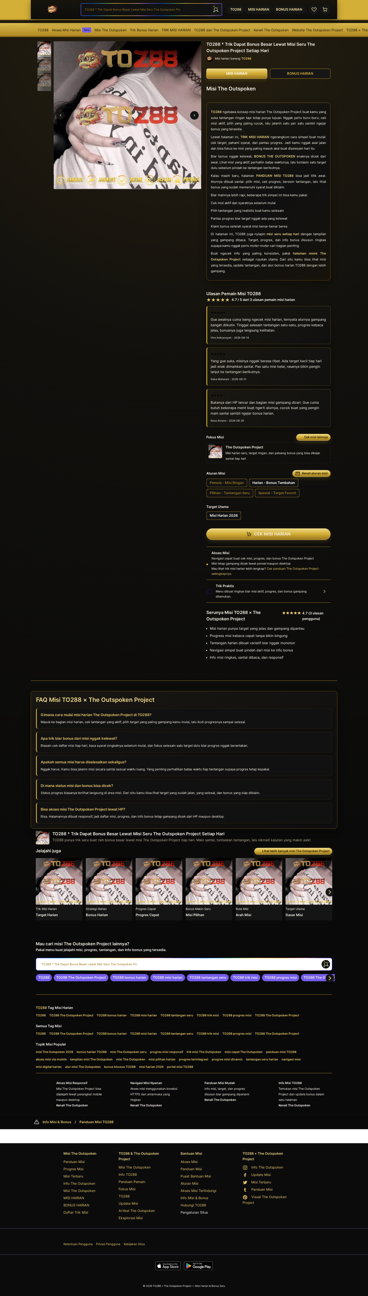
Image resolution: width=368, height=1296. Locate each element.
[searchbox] (184, 964)
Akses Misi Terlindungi (198, 1191)
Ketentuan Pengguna (78, 1244)
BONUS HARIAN (76, 1205)
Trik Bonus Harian (144, 30)
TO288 (43, 30)
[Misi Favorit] (314, 9)
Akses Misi (189, 1162)
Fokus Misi (127, 1189)
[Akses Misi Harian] (325, 9)
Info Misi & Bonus (57, 1122)
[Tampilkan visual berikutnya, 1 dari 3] (194, 115)
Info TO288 (128, 1174)
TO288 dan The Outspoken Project (222, 30)
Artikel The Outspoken (137, 1211)
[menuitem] (43, 30)
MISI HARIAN (73, 1198)
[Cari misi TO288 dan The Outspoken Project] (215, 9)
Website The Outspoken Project (317, 30)
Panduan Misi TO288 (96, 1122)
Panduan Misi (74, 1162)
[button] (44, 48)
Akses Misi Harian (70, 30)
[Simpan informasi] (77, 863)
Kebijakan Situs (134, 1244)
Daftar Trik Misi (75, 1212)
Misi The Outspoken (110, 30)
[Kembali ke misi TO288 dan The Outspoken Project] (57, 9)
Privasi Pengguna (108, 1244)
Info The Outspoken (79, 1183)
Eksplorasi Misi (131, 1218)
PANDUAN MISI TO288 (275, 175)
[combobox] (151, 10)
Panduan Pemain (132, 1182)
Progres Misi (73, 1169)
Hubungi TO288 (193, 1205)
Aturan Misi (189, 1183)
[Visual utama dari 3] (60, 115)
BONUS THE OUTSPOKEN (274, 156)
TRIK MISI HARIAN (176, 30)
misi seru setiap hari (283, 234)
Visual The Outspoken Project (264, 1200)
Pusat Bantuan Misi (196, 1176)
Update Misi (128, 1203)
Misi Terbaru (73, 1176)
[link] (44, 977)
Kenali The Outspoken (271, 30)
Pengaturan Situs (194, 1212)
